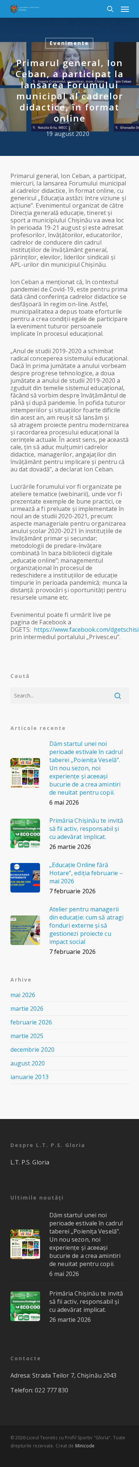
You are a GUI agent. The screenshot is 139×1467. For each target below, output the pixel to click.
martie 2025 (27, 1036)
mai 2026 (23, 995)
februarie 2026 (31, 1022)
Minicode (85, 1446)
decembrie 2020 (32, 1049)
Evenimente (69, 43)
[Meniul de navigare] (125, 9)
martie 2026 (27, 1008)
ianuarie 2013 (29, 1077)
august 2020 (27, 1063)
